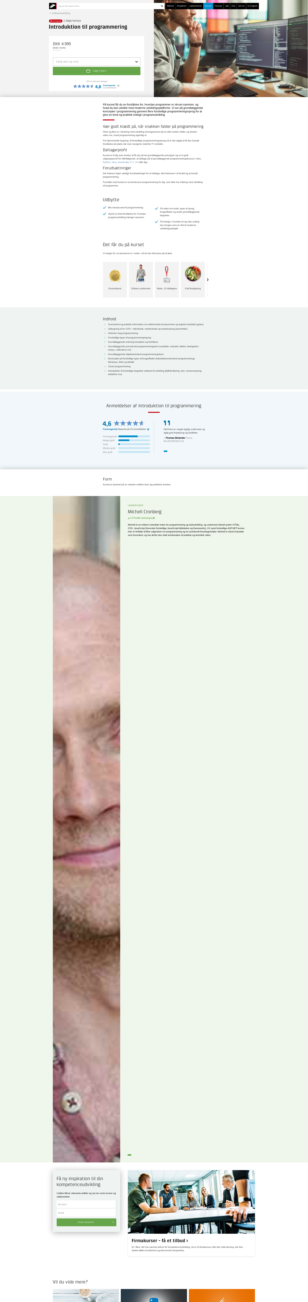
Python (106, 162)
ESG (233, 6)
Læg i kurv (99, 71)
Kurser (208, 6)
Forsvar (218, 6)
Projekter (181, 6)
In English (252, 6)
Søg (162, 6)
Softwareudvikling (60, 13)
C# (136, 162)
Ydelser (170, 6)
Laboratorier (195, 6)
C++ (132, 162)
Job (227, 6)
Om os (241, 6)
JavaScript (123, 162)
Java (113, 162)
